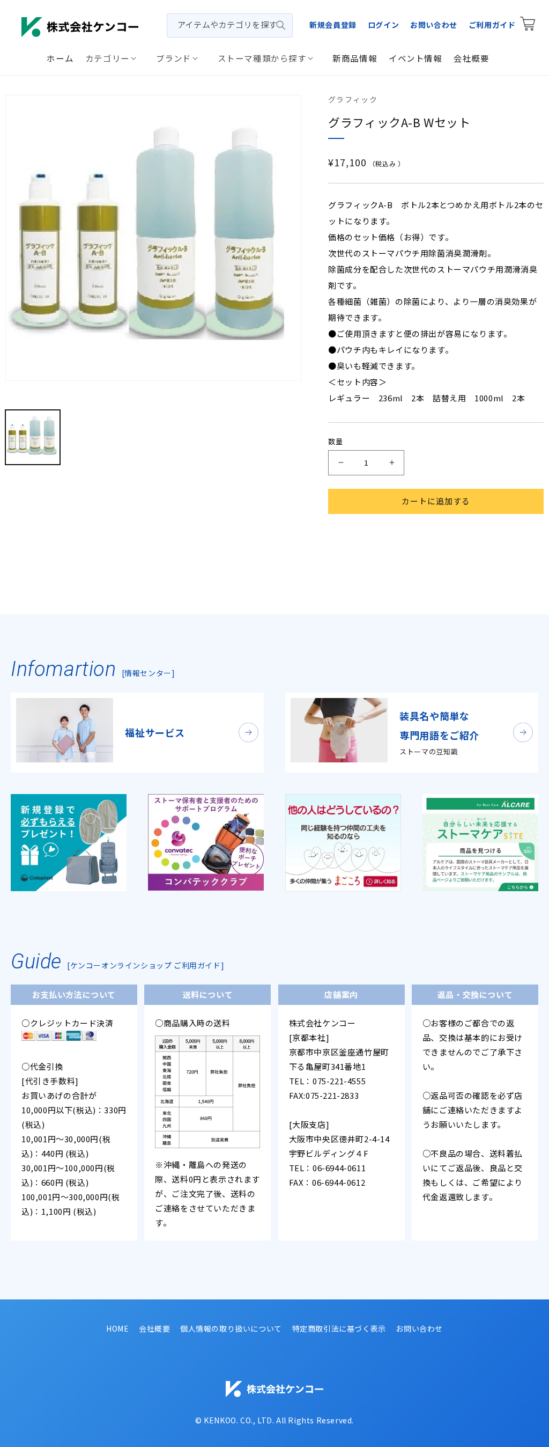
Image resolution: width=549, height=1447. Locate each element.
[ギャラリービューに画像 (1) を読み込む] (32, 437)
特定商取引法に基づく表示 (339, 1328)
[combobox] (230, 25)
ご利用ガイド (492, 24)
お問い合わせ (433, 24)
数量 (335, 441)
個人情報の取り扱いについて (231, 1328)
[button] (114, 58)
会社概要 (154, 1328)
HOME (117, 1328)
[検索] (281, 25)
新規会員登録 (333, 24)
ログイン (383, 24)
